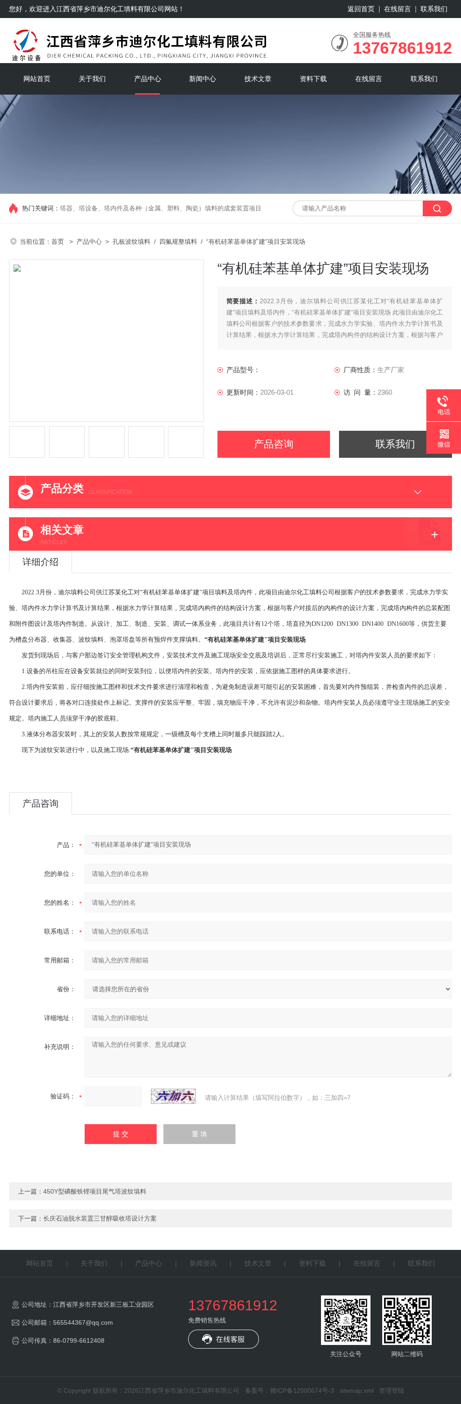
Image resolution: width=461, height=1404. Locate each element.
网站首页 (36, 78)
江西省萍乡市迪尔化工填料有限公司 (110, 9)
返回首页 (361, 9)
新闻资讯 (203, 1263)
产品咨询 (274, 444)
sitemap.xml (356, 1390)
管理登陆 (391, 1390)
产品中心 (147, 78)
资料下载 (313, 78)
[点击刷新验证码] (173, 1096)
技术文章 (257, 78)
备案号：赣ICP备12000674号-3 (289, 1390)
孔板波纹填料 (131, 241)
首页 (58, 241)
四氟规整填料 (178, 241)
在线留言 (397, 9)
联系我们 (433, 9)
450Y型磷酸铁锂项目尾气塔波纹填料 (94, 1191)
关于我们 (92, 78)
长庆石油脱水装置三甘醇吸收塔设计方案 (100, 1218)
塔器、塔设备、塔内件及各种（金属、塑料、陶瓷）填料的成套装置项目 (161, 208)
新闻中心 (202, 78)
